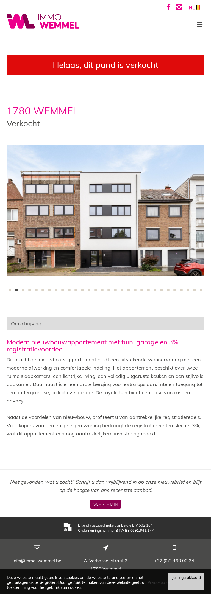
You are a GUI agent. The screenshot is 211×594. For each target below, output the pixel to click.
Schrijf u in (105, 504)
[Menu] (199, 24)
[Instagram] (179, 6)
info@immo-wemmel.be (37, 560)
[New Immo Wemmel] (43, 21)
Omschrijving (26, 323)
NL (192, 7)
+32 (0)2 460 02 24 (174, 560)
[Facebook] (168, 6)
